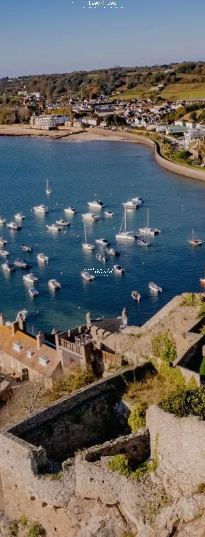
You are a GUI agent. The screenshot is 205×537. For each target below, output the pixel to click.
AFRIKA (111, 7)
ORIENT (95, 7)
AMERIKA (105, 7)
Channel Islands (102, 265)
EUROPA (83, 7)
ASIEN (100, 7)
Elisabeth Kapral (99, 275)
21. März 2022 (106, 275)
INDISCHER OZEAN (118, 7)
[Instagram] (74, 2)
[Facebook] (72, 2)
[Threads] (75, 2)
